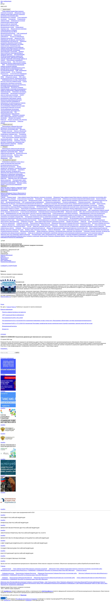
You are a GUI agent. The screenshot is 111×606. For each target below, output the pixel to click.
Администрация (6, 9)
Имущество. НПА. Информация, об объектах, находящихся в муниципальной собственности (13, 40)
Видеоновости (22, 193)
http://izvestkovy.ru (6, 296)
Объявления (4, 194)
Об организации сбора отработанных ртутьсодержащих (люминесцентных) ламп (13, 105)
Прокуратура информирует (53, 202)
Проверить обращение (11, 188)
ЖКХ (3, 64)
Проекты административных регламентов (14, 312)
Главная (3, 197)
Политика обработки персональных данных (28, 583)
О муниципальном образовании (15, 64)
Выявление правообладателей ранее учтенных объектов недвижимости (11, 100)
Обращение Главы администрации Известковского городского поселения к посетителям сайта (13, 14)
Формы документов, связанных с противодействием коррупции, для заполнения (13, 168)
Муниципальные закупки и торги (18, 200)
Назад (2, 304)
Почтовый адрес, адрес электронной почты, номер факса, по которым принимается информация (13, 181)
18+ (2, 2)
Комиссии (83, 221)
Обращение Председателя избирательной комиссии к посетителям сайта (12, 151)
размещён (28, 600)
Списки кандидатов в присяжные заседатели (65, 213)
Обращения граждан (11, 77)
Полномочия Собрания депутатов (69, 224)
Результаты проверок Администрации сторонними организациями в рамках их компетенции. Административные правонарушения (13, 89)
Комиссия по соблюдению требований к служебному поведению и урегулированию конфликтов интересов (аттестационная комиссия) (13, 176)
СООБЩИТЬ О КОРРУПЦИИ (9, 265)
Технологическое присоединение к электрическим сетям (10, 111)
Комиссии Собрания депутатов (42, 226)
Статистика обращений (11, 190)
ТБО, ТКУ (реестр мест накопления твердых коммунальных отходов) (68, 208)
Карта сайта (104, 583)
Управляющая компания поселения (26, 220)
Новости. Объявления (20, 131)
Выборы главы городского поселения (36, 229)
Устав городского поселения (25, 198)
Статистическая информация (18, 73)
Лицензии (3, 584)
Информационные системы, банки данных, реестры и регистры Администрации (28, 213)
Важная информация (7, 193)
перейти (3, 374)
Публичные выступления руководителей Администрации (78, 198)
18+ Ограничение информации (15, 584)
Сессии (16, 139)
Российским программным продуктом (26, 599)
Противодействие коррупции (9, 160)
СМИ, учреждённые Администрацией (98, 210)
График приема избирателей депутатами (13, 132)
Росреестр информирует (17, 36)
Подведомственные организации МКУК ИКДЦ (51, 211)
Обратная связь (5, 187)
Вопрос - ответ (22, 188)
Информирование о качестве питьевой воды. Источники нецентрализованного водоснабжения (13, 86)
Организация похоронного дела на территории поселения (41, 216)
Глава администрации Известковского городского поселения (34, 197)
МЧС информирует (13, 194)
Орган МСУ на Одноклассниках (53, 570)
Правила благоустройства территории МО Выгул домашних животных (12, 53)
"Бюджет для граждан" (14, 118)
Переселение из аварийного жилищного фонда (34, 208)
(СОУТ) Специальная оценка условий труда (71, 216)
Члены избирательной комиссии (98, 228)
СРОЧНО (3, 334)
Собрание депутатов (7, 124)
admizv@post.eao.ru (21, 570)
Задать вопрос (43, 236)
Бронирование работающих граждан (96, 216)
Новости (15, 193)
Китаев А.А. (5, 329)
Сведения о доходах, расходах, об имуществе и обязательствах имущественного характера (13, 142)
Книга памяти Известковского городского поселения (12, 117)
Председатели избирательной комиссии (13, 148)
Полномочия (12, 19)
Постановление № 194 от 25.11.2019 (12, 317)
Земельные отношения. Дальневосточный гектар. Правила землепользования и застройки (13, 43)
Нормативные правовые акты (51, 200)
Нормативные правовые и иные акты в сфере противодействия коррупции (87, 229)
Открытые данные (81, 570)
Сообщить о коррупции (16, 187)
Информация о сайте (73, 583)
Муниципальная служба (35, 200)
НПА (10, 158)
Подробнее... (4, 348)
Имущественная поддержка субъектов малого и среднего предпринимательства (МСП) (13, 30)
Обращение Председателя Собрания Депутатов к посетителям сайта (11, 128)
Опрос (2, 190)
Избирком (4, 146)
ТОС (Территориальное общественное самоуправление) (10, 113)
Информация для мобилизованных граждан (55, 218)
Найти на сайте (96, 583)
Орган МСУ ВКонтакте (68, 570)
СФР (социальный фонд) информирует (33, 202)
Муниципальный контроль (12, 202)
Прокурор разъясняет (84, 202)
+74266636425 (31, 570)
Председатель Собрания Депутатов (12, 126)
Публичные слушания (18, 115)
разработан (7, 600)
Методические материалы (27, 231)
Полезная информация (7, 358)
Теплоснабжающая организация (47, 220)
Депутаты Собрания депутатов (101, 223)
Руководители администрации (52, 198)
